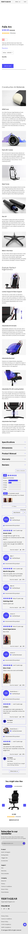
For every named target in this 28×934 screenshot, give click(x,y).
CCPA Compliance (6, 924)
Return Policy (4, 889)
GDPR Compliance (6, 927)
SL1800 (14, 814)
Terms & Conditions (6, 886)
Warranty (3, 871)
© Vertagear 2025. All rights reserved (11, 930)
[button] (9, 33)
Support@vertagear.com (8, 902)
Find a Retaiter (5, 873)
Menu (16, 1)
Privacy (3, 883)
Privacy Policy (4, 916)
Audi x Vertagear (5, 852)
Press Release (5, 892)
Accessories (4, 860)
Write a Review (21, 470)
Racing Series (4, 855)
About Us (3, 881)
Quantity (4, 57)
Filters (14, 506)
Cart (25, 1)
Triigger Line (4, 858)
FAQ (2, 868)
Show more (13, 771)
